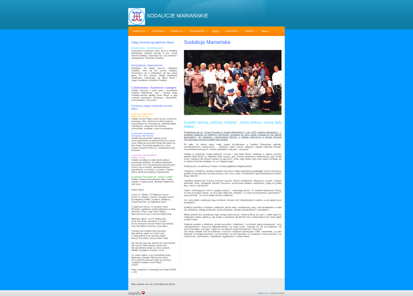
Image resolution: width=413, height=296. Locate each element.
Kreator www (263, 293)
